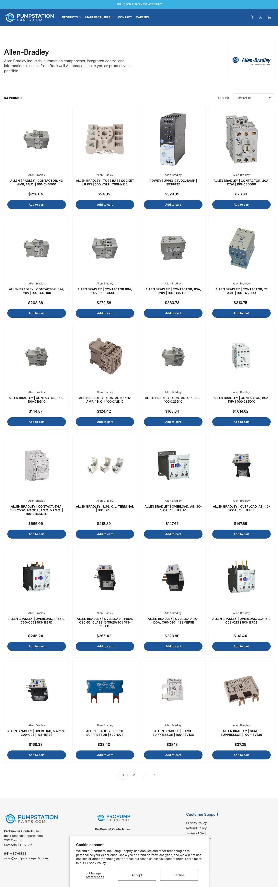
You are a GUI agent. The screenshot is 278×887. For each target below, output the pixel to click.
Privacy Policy (95, 863)
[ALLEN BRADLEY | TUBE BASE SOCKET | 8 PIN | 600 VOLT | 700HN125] (105, 139)
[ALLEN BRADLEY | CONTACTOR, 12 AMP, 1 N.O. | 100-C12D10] (105, 356)
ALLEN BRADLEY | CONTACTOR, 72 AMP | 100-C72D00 (241, 291)
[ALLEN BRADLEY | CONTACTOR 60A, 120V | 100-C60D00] (105, 248)
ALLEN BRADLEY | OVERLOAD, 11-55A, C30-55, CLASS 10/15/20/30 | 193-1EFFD (105, 622)
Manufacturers (98, 17)
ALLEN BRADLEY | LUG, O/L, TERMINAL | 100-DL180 (105, 508)
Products (70, 17)
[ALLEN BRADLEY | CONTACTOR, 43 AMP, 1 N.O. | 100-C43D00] (36, 139)
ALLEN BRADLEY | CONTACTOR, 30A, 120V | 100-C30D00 (241, 182)
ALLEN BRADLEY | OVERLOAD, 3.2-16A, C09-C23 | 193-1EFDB (241, 620)
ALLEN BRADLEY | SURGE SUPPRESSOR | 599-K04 (105, 733)
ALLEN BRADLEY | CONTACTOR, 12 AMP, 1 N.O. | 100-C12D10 (105, 399)
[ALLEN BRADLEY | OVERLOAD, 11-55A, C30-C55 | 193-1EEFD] (36, 577)
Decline (179, 875)
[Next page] (155, 775)
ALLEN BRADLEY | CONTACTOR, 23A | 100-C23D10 (173, 399)
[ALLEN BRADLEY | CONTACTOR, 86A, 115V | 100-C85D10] (241, 356)
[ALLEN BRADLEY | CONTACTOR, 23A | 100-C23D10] (173, 356)
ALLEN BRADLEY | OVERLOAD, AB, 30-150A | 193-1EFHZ (173, 508)
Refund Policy (196, 828)
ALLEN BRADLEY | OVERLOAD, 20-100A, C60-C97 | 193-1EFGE (173, 620)
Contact (125, 17)
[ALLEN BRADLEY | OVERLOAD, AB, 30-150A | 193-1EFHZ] (173, 465)
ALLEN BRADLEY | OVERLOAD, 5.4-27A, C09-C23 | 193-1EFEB (36, 733)
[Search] (251, 17)
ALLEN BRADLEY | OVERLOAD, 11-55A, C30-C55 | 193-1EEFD (36, 620)
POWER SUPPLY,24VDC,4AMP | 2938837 (173, 182)
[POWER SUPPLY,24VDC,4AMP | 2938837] (173, 139)
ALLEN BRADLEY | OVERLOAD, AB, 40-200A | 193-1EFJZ (241, 508)
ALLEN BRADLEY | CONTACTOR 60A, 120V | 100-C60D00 (104, 291)
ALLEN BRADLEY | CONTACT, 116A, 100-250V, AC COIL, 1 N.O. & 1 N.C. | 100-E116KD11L (36, 510)
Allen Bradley (36, 174)
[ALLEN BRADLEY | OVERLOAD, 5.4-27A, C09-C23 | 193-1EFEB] (36, 690)
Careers (142, 17)
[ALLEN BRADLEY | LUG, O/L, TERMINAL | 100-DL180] (105, 465)
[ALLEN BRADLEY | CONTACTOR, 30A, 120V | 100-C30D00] (241, 139)
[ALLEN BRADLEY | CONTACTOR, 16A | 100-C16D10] (36, 356)
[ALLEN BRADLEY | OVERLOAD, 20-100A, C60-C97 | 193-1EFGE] (173, 577)
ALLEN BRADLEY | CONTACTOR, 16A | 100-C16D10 (37, 399)
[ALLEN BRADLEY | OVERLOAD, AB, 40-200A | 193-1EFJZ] (241, 465)
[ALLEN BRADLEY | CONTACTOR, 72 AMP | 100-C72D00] (241, 248)
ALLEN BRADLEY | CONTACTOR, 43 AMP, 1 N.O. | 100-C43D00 (36, 182)
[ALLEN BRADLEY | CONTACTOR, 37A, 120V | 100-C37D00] (36, 248)
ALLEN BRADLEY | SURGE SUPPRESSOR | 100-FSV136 (173, 733)
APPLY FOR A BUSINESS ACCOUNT (139, 4)
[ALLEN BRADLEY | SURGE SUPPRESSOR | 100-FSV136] (173, 690)
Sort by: (223, 98)
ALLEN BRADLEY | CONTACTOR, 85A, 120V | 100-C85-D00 (173, 291)
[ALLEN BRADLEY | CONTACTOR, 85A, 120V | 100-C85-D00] (173, 248)
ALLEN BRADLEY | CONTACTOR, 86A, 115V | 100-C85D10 (241, 399)
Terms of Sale (196, 833)
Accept (137, 875)
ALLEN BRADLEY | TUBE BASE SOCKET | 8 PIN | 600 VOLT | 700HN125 (105, 182)
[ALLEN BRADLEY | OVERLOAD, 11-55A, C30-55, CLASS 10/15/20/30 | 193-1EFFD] (105, 577)
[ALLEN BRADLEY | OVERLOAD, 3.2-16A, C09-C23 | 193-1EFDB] (241, 577)
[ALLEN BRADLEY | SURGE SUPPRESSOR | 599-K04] (105, 690)
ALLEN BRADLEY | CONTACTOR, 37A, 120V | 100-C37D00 (36, 291)
